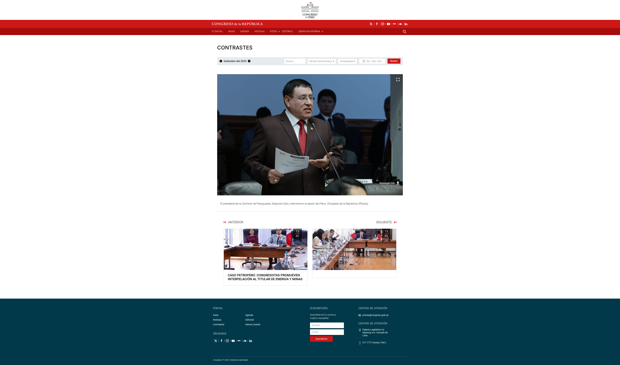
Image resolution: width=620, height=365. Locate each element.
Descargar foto (387, 183)
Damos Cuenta (252, 324)
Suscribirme (321, 339)
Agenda (244, 31)
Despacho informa (309, 31)
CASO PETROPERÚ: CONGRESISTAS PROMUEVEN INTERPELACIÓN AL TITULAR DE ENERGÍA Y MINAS (265, 277)
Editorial (287, 31)
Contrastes (218, 324)
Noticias (259, 31)
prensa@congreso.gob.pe (375, 315)
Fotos (273, 31)
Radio (231, 31)
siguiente (384, 222)
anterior (235, 222)
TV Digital (217, 31)
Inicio (215, 315)
